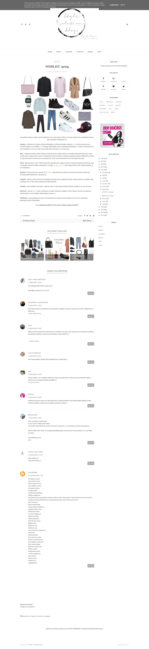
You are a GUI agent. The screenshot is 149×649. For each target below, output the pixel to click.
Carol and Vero (35, 452)
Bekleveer (33, 415)
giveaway (102, 105)
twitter (124, 89)
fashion (101, 230)
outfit (101, 102)
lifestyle (110, 105)
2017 (102, 167)
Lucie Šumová (34, 353)
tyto (54, 165)
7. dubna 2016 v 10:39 (35, 418)
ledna (104, 204)
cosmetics (119, 102)
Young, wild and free (34, 313)
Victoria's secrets (33, 382)
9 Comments (26, 215)
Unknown (32, 472)
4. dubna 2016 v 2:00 (34, 356)
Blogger (100, 628)
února (104, 201)
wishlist (57, 61)
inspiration (109, 102)
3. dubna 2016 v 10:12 (35, 305)
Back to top (123, 645)
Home (50, 52)
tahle (74, 144)
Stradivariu (49, 172)
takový (34, 191)
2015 (102, 207)
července (105, 183)
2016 (102, 169)
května (104, 186)
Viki (30, 371)
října (103, 175)
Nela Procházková (37, 279)
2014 (102, 210)
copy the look (104, 112)
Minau (31, 394)
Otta (62, 165)
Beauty (101, 237)
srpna (104, 181)
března (104, 198)
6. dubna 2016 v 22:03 (35, 397)
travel (116, 109)
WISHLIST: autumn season (79, 257)
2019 (102, 161)
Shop (99, 52)
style (110, 109)
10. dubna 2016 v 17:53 (35, 455)
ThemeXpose (38, 645)
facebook (103, 81)
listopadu (105, 172)
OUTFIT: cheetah (107, 192)
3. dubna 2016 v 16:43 (35, 328)
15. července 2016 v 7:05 (35, 475)
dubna (104, 189)
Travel (90, 52)
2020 (102, 158)
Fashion (69, 52)
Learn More (114, 5)
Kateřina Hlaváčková (38, 302)
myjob (113, 112)
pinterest (103, 89)
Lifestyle (80, 52)
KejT (30, 325)
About (59, 52)
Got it (123, 5)
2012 (102, 215)
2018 (102, 164)
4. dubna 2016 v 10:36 (35, 374)
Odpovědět (91, 293)
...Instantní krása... (34, 341)
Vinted (123, 81)
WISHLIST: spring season (54, 257)
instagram (113, 81)
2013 (102, 212)
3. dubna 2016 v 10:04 (35, 282)
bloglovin (113, 89)
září (103, 178)
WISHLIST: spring (107, 196)
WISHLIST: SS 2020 (30, 256)
